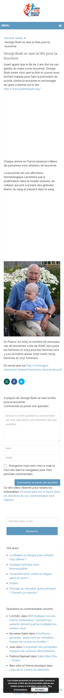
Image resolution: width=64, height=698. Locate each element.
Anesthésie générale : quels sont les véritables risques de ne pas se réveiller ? (31, 637)
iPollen (13, 583)
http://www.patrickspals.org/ (22, 89)
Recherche (32, 531)
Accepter (39, 689)
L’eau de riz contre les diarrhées (29, 669)
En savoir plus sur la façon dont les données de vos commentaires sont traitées (32, 496)
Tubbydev (44, 693)
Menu (5, 25)
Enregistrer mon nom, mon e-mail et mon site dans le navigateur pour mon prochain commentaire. (29, 470)
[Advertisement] (32, 126)
